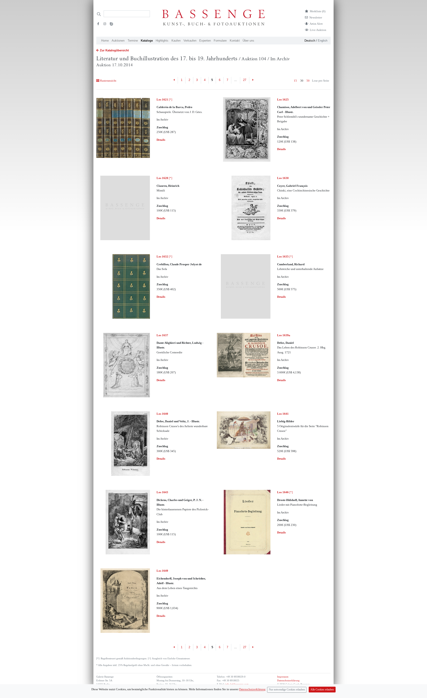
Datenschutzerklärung (288, 680)
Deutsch (309, 40)
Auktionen (118, 40)
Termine (133, 40)
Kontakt (235, 40)
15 (295, 80)
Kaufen (176, 40)
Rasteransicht (108, 80)
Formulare (220, 40)
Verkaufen (189, 40)
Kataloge (147, 40)
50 (308, 80)
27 (244, 80)
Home (105, 40)
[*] (164, 99)
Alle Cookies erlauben (322, 689)
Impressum (282, 677)
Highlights (162, 40)
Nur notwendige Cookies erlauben (287, 689)
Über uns (248, 40)
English (322, 40)
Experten (205, 40)
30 (301, 80)
